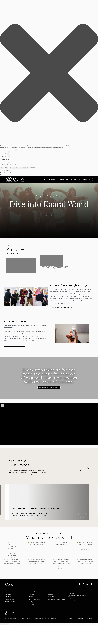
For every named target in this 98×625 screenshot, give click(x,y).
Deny (6, 167)
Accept (2, 167)
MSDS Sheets (8, 597)
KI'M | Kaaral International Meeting (56, 599)
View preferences (13, 167)
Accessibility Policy (9, 599)
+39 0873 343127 (71, 600)
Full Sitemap (8, 594)
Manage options (5, 159)
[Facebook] (83, 584)
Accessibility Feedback (10, 601)
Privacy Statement (6, 172)
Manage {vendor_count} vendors (9, 162)
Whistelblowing (32, 601)
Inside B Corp (32, 592)
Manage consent (5, 624)
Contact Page (71, 593)
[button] (49, 73)
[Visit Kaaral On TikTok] (91, 584)
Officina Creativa (64, 179)
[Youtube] (87, 584)
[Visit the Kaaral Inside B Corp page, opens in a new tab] (22, 180)
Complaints (31, 604)
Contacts (75, 179)
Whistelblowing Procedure (35, 599)
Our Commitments (52, 597)
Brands (43, 179)
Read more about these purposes (9, 164)
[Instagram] (79, 584)
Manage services (5, 161)
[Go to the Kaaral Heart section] (49, 220)
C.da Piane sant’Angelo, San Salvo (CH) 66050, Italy (77, 596)
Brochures (31, 596)
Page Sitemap (8, 592)
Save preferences (23, 167)
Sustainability (52, 179)
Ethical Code (32, 597)
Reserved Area (87, 179)
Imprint (3, 174)
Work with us (32, 602)
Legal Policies (8, 596)
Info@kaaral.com (72, 598)
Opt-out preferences (6, 170)
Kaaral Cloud (51, 592)
